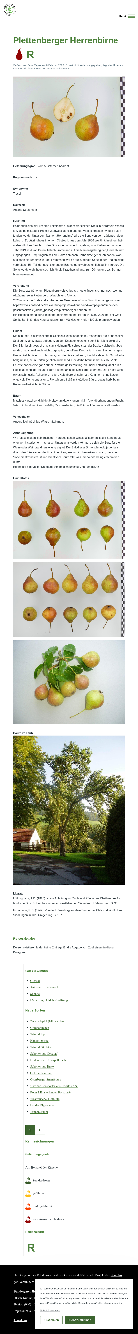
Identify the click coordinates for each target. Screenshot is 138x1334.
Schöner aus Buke (42, 1066)
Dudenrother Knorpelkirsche (48, 1060)
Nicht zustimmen (79, 1320)
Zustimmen (51, 1320)
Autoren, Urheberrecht (44, 987)
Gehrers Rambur (41, 1073)
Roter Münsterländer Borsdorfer (51, 1092)
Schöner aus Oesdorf (43, 1053)
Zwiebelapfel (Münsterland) (48, 1021)
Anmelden (20, 1320)
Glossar (35, 980)
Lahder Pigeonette (42, 1105)
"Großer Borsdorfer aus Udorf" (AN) (54, 1086)
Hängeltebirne (39, 1040)
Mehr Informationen (50, 1310)
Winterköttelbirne (41, 1047)
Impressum (21, 1310)
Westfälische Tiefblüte (44, 1098)
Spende (35, 993)
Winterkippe (38, 1034)
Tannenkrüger (39, 1111)
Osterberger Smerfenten (45, 1079)
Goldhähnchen (39, 1027)
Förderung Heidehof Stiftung (49, 1000)
